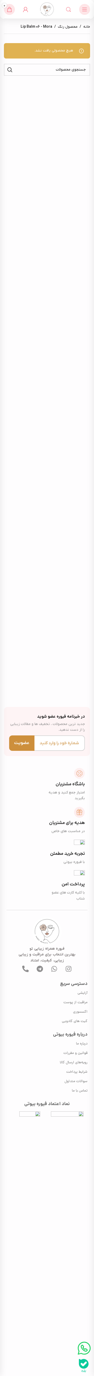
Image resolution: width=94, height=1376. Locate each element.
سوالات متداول (75, 1081)
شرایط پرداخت (76, 1072)
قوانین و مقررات (75, 1053)
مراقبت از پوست (75, 1002)
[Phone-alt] (25, 969)
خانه (86, 26)
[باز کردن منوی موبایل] (85, 9)
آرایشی (82, 993)
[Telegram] (39, 969)
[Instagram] (68, 969)
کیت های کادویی (74, 1021)
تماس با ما (79, 1091)
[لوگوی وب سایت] (47, 9)
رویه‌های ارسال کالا (73, 1062)
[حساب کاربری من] (25, 9)
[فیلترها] (74, 419)
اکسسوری (80, 1012)
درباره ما (81, 1044)
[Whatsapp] (54, 969)
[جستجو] (68, 9)
